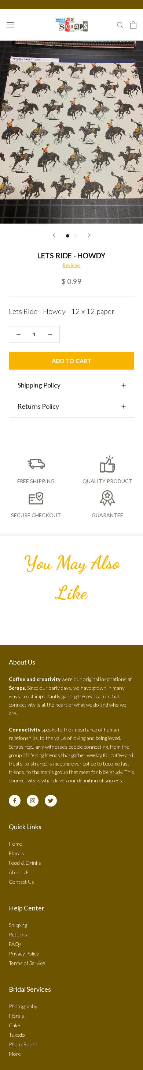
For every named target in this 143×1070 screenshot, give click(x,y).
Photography (23, 1006)
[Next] (89, 235)
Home (15, 844)
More (15, 1054)
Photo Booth (23, 1044)
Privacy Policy (24, 953)
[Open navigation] (10, 24)
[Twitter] (50, 801)
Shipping (18, 925)
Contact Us (21, 882)
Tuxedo (17, 1035)
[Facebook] (15, 801)
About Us (19, 872)
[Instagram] (32, 801)
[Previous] (54, 235)
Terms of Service (27, 963)
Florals (16, 853)
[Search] (120, 25)
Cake (14, 1025)
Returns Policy (38, 406)
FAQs (15, 944)
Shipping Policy (39, 385)
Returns (18, 934)
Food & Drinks (25, 863)
